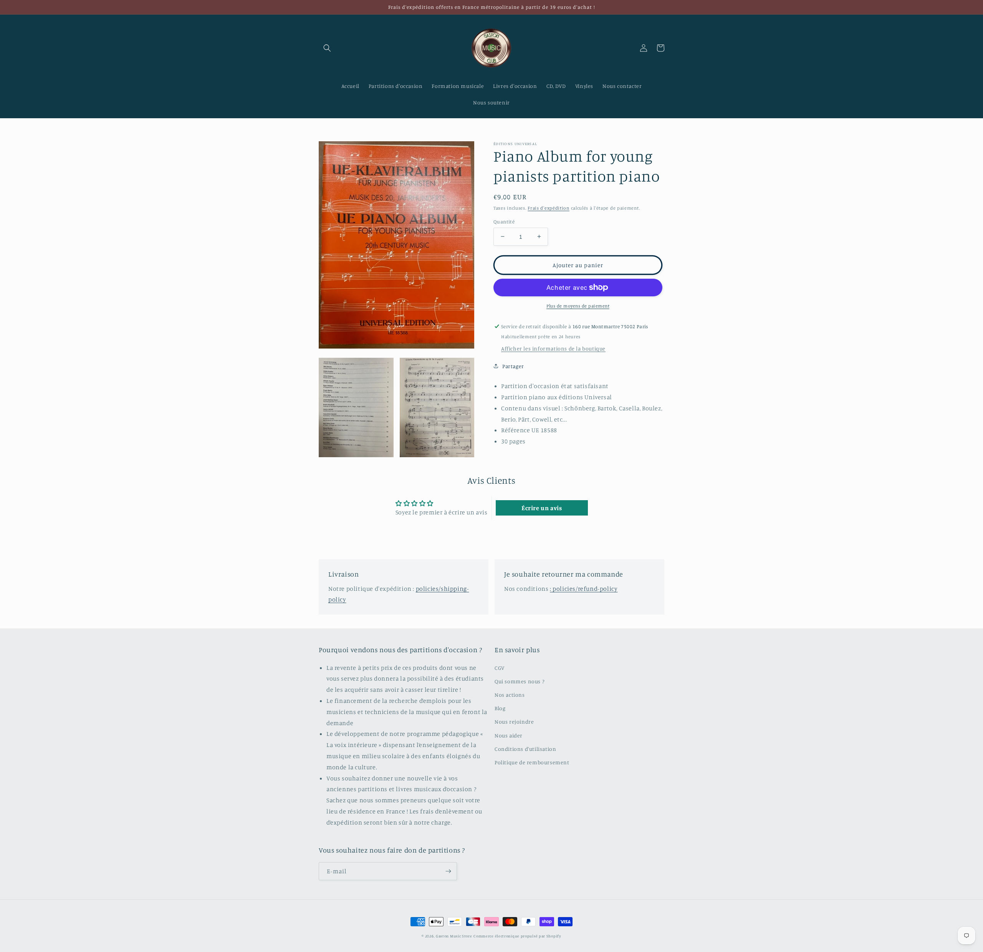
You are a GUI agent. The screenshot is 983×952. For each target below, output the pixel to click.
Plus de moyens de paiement (577, 306)
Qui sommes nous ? (519, 681)
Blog (500, 708)
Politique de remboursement (532, 762)
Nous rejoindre (514, 721)
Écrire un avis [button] (541, 508)
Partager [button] (513, 366)
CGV (500, 667)
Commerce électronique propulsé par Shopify (517, 936)
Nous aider (509, 735)
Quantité (504, 221)
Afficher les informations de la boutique (553, 348)
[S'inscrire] (448, 871)
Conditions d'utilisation (525, 748)
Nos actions (510, 694)
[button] (327, 48)
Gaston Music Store (454, 936)
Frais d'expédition (548, 208)
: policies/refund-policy (583, 588)
